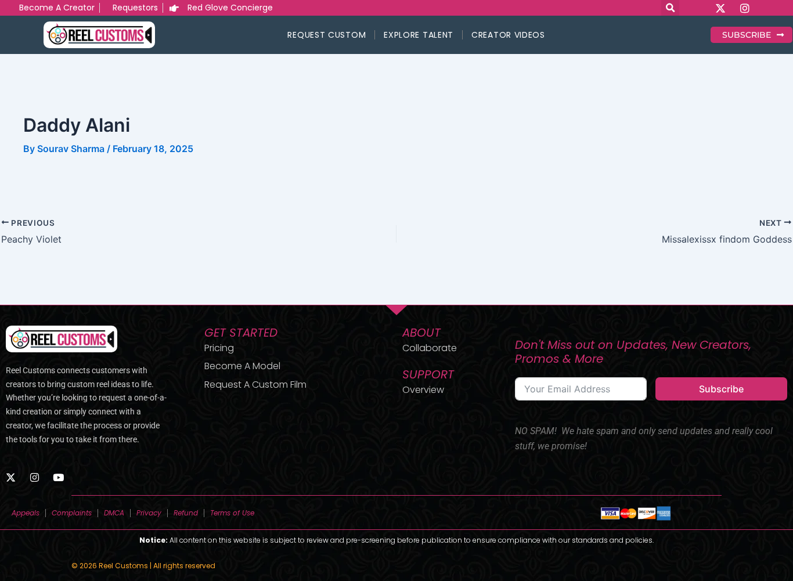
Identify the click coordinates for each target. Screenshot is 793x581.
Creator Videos (508, 35)
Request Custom (326, 35)
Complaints (72, 513)
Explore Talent (418, 35)
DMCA (114, 513)
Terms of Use (232, 513)
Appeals (25, 513)
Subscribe (721, 389)
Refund (186, 513)
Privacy (148, 513)
